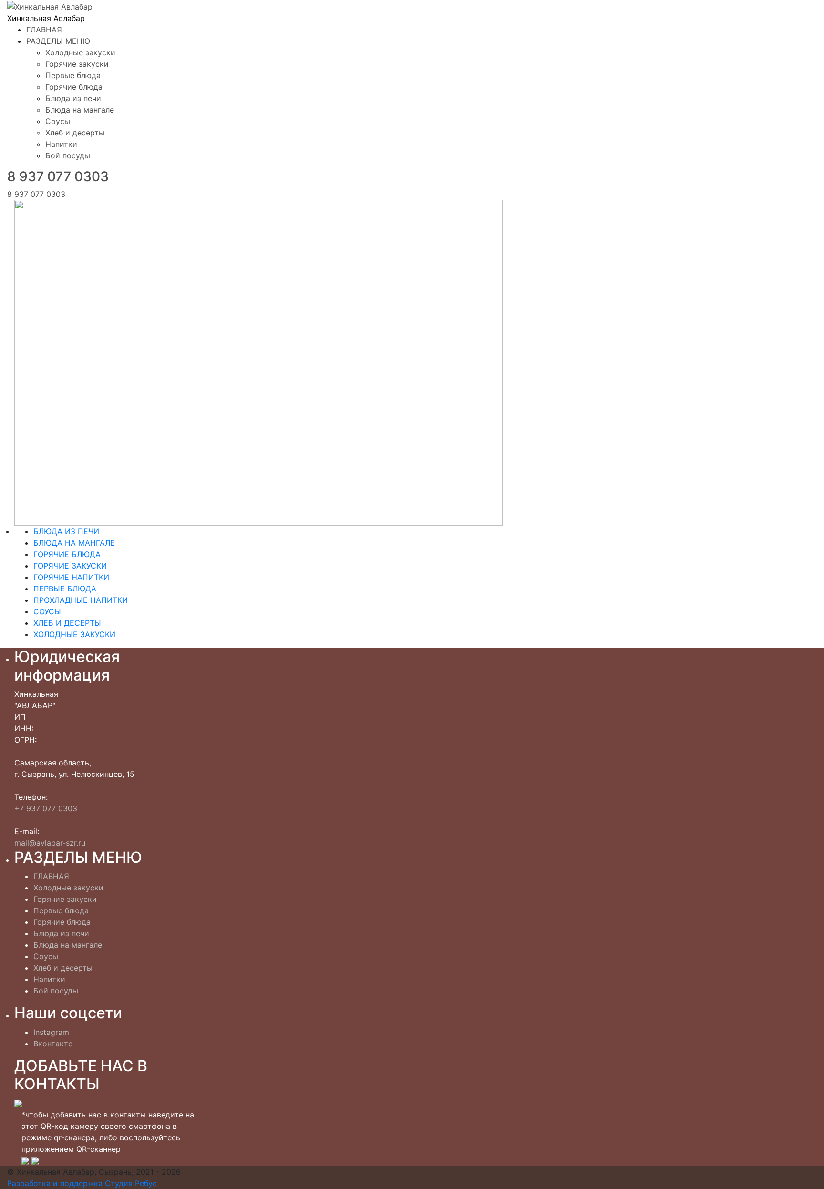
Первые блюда (73, 75)
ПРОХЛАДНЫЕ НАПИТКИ (80, 600)
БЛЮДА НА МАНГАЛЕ (74, 543)
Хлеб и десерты (74, 132)
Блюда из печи (73, 98)
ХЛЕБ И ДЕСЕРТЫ (67, 623)
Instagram (51, 1032)
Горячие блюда (74, 87)
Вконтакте (52, 1043)
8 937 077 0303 (58, 176)
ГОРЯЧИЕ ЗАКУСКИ (70, 565)
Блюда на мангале (79, 109)
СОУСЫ (47, 611)
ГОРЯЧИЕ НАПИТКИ (71, 577)
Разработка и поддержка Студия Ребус (82, 1183)
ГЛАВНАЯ (44, 29)
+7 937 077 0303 (45, 808)
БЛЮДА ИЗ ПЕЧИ (66, 531)
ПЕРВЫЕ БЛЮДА (64, 588)
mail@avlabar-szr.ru (49, 843)
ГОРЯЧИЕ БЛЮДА (67, 554)
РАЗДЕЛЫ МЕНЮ (58, 41)
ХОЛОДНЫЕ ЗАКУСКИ (74, 634)
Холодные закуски (80, 52)
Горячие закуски (77, 64)
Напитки (61, 144)
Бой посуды (67, 155)
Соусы (57, 121)
